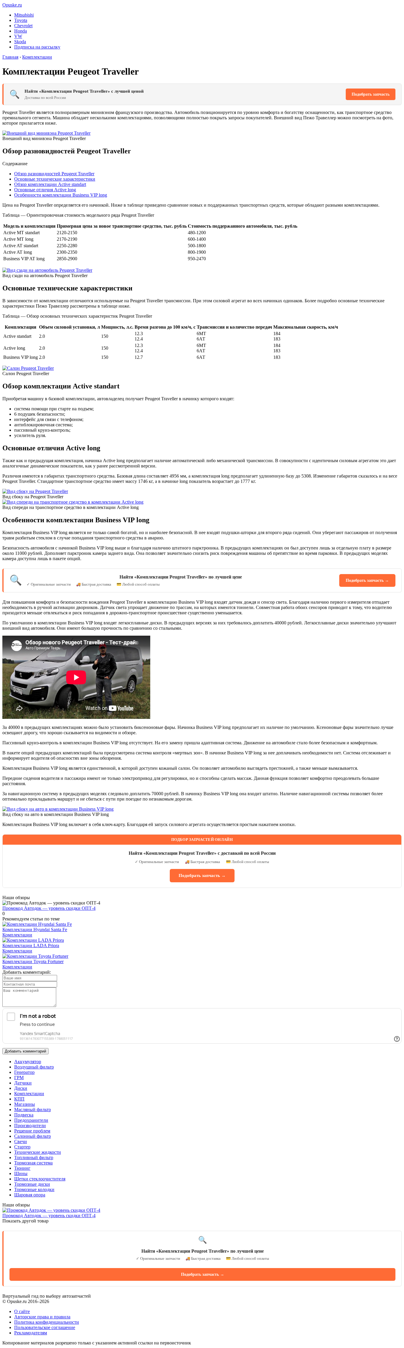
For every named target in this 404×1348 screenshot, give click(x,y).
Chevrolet (23, 25)
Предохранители (31, 1120)
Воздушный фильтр (34, 1066)
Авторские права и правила (42, 1316)
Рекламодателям (30, 1332)
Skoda (20, 41)
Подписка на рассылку (37, 46)
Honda (20, 30)
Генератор (24, 1072)
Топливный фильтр (33, 1157)
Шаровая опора (29, 1194)
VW (18, 36)
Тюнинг (22, 1168)
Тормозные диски (32, 1184)
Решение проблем (32, 1130)
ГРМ (19, 1077)
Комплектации (17, 934)
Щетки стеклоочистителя (39, 1178)
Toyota (20, 20)
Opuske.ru (12, 4)
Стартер (22, 1146)
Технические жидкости (37, 1152)
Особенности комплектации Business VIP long (60, 194)
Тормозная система (33, 1162)
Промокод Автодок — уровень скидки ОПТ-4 (49, 908)
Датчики (23, 1082)
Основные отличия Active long (45, 189)
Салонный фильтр (32, 1136)
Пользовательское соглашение (44, 1327)
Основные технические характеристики (54, 178)
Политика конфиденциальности (46, 1322)
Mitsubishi (24, 14)
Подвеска (23, 1114)
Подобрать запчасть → (367, 580)
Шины (21, 1173)
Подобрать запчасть (371, 94)
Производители (30, 1125)
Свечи (20, 1141)
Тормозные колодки (34, 1189)
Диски (20, 1088)
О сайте (22, 1311)
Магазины (24, 1104)
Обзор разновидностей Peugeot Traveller (54, 173)
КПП (19, 1098)
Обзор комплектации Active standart (50, 184)
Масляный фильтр (32, 1109)
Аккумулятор (27, 1061)
